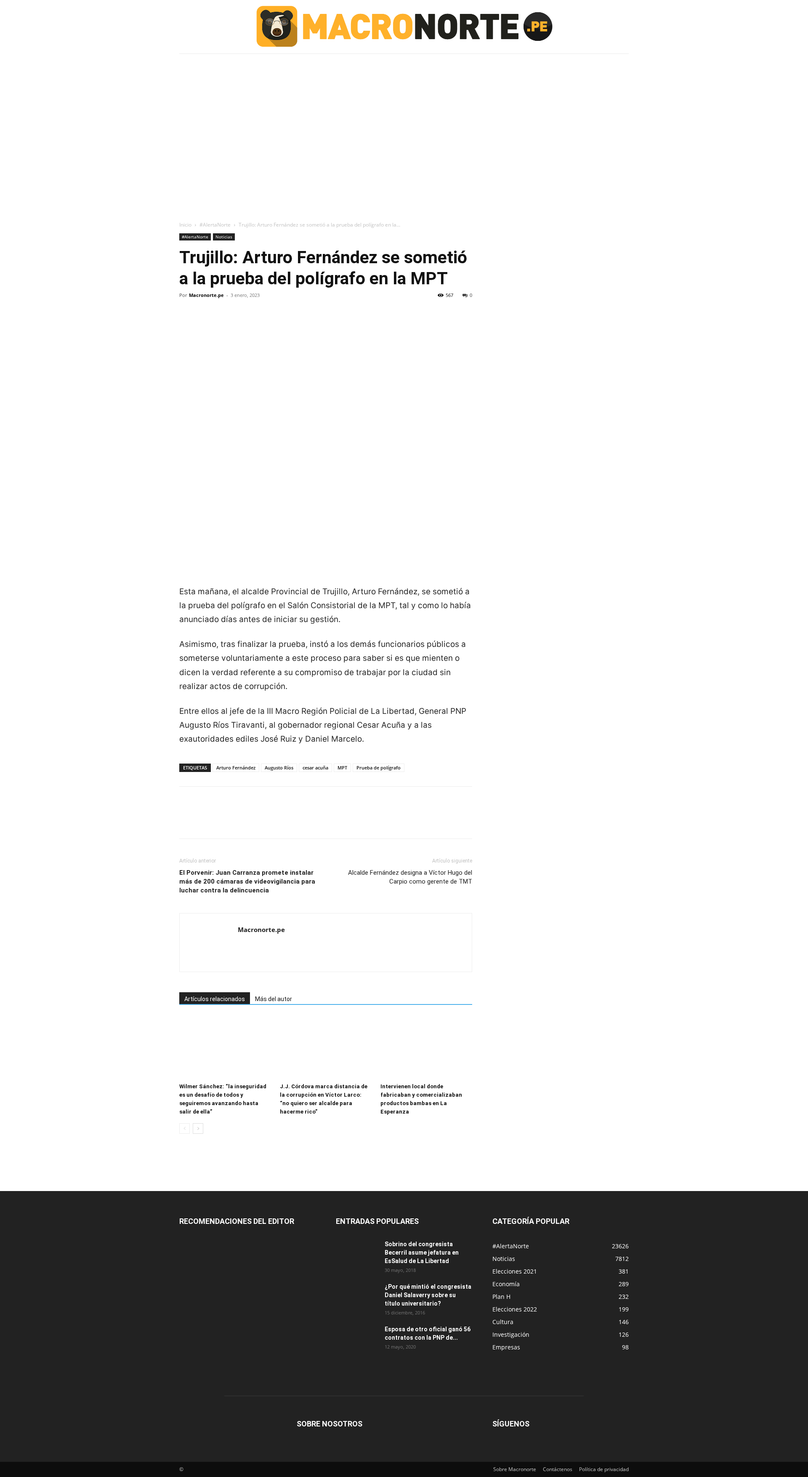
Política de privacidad (604, 1469)
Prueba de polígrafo (378, 767)
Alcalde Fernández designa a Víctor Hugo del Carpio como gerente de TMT (410, 877)
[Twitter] (207, 323)
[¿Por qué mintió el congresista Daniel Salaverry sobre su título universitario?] (357, 1297)
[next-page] (198, 1128)
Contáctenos (557, 1469)
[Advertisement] (404, 119)
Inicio (185, 224)
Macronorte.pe (206, 295)
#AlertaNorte (215, 224)
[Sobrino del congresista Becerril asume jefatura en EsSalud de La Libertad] (357, 1254)
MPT (342, 767)
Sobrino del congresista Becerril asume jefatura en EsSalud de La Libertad (422, 1252)
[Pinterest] (226, 323)
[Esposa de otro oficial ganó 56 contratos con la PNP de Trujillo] (357, 1339)
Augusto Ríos (279, 767)
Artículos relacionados (214, 999)
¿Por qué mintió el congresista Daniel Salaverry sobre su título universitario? (428, 1295)
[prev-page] (184, 1128)
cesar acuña (315, 767)
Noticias (223, 237)
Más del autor (273, 999)
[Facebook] (187, 323)
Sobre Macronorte (514, 1469)
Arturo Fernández (235, 767)
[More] (265, 323)
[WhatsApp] (245, 323)
